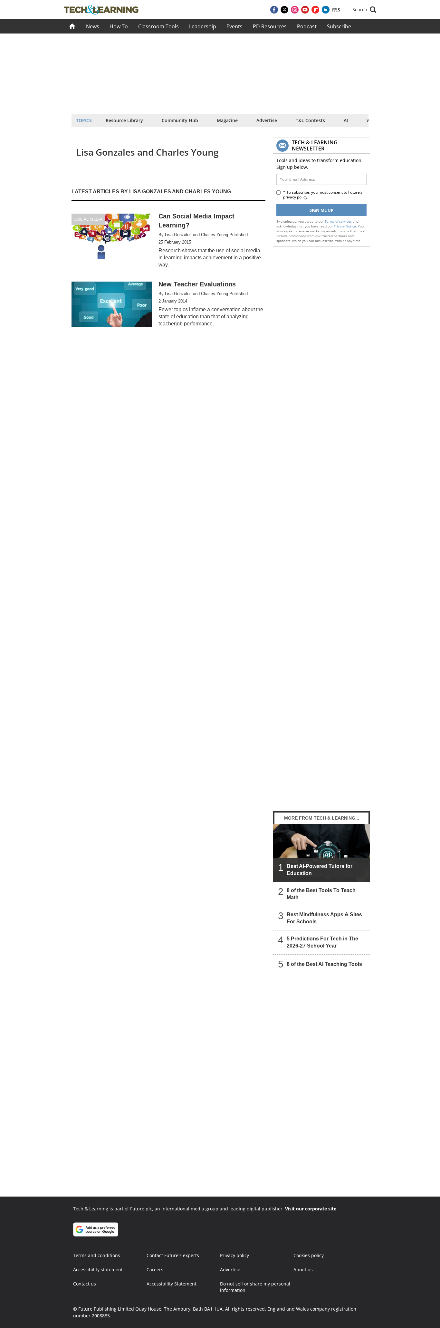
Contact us (84, 1284)
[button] (364, 9)
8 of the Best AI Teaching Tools (324, 964)
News (92, 26)
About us (303, 1269)
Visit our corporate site (310, 1209)
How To (119, 26)
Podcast (307, 26)
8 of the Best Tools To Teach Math (321, 894)
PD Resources (270, 26)
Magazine (227, 120)
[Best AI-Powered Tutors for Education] (321, 853)
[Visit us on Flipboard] (315, 10)
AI (346, 120)
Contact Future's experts (173, 1255)
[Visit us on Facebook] (274, 10)
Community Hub (180, 120)
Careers (155, 1269)
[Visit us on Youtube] (305, 10)
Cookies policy (308, 1255)
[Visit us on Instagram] (295, 10)
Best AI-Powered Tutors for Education (319, 869)
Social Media (88, 219)
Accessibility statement (98, 1269)
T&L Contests (310, 120)
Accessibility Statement (171, 1284)
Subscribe (339, 26)
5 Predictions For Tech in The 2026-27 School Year (322, 942)
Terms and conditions (96, 1255)
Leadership (202, 26)
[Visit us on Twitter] (284, 10)
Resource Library (124, 120)
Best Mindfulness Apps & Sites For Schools (324, 918)
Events (234, 26)
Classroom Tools (158, 26)
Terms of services (339, 221)
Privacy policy (234, 1255)
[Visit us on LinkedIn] (326, 10)
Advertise (266, 120)
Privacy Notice (345, 226)
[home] (72, 26)
